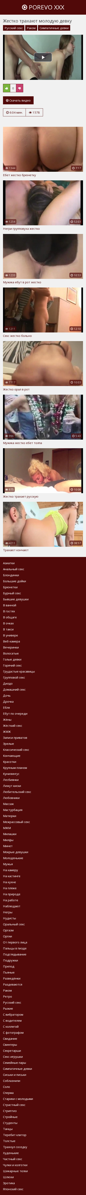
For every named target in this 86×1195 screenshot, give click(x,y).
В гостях (9, 611)
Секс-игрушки (13, 1057)
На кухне (9, 882)
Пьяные (9, 972)
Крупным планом (15, 768)
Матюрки (9, 816)
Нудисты (9, 918)
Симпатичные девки (54, 28)
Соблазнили (11, 1081)
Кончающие (11, 756)
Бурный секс (12, 593)
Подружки (10, 960)
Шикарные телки (15, 1171)
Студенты (10, 1123)
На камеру (10, 870)
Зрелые (8, 744)
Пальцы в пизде (15, 948)
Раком (31, 28)
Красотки (9, 762)
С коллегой (11, 1026)
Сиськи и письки (14, 1075)
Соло (6, 1087)
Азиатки (9, 563)
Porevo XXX (45, 7)
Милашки (9, 834)
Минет (8, 846)
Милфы (8, 840)
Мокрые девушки (15, 852)
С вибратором (13, 1014)
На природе (11, 894)
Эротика (9, 1183)
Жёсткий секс (12, 726)
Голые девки (12, 659)
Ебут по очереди (15, 713)
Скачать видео (20, 100)
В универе (10, 635)
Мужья (8, 864)
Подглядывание (14, 954)
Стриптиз (10, 1111)
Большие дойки (14, 581)
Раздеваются (12, 984)
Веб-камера (11, 641)
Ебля (6, 707)
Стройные (10, 1117)
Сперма (8, 1093)
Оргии (7, 936)
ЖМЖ (7, 732)
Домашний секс (14, 689)
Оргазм (8, 930)
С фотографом (13, 1032)
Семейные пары (14, 1063)
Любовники (11, 798)
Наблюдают (11, 906)
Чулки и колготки (15, 1165)
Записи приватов (15, 738)
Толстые (9, 1141)
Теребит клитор (14, 1135)
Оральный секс (14, 924)
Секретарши (12, 1051)
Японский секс (13, 1189)
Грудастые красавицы (19, 671)
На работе (10, 900)
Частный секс (12, 1159)
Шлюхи (8, 1177)
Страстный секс (14, 1105)
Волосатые (11, 653)
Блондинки (11, 575)
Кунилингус (11, 774)
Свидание (10, 1038)
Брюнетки (10, 587)
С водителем (12, 1020)
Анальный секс (13, 569)
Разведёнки (11, 978)
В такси (8, 629)
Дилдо (8, 683)
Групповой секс (14, 677)
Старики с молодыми (18, 1099)
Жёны (7, 719)
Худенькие (11, 1153)
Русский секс (14, 28)
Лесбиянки (11, 780)
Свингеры (10, 1045)
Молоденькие (13, 858)
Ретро (7, 996)
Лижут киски (12, 786)
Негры (7, 912)
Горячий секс (12, 665)
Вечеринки (11, 647)
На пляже (10, 888)
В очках (8, 623)
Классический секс (16, 750)
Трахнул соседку (15, 1147)
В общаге (10, 617)
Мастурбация (12, 810)
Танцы (8, 1129)
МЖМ (7, 828)
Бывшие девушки (16, 599)
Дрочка (8, 701)
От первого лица (15, 942)
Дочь (7, 695)
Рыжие (8, 1008)
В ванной (9, 605)
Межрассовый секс (16, 822)
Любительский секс (17, 792)
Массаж (8, 804)
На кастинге (11, 876)
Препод (8, 966)
